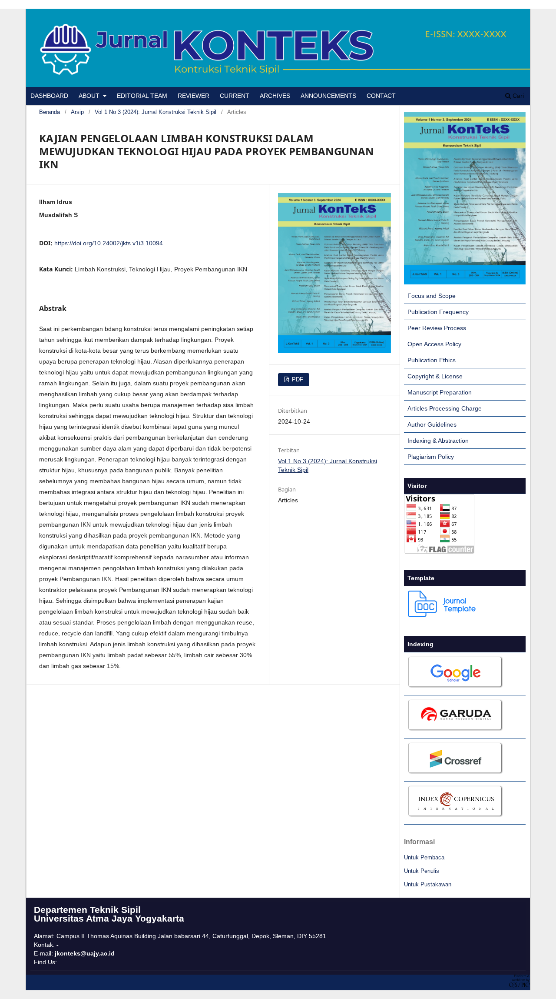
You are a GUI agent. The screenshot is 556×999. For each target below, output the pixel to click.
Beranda (49, 112)
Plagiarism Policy (430, 456)
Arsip (77, 112)
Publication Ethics (431, 360)
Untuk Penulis (421, 871)
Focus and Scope (431, 295)
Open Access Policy (434, 344)
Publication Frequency (438, 311)
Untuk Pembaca (424, 857)
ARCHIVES (275, 95)
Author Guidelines (432, 424)
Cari (517, 95)
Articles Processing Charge (444, 408)
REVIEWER (193, 95)
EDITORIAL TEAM (142, 95)
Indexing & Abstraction (438, 440)
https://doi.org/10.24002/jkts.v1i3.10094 (108, 243)
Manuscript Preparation (439, 392)
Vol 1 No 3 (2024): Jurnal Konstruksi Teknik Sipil (155, 112)
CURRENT (234, 95)
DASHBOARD (49, 95)
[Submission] (465, 282)
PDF (296, 379)
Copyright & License (435, 376)
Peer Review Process (436, 327)
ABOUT (90, 95)
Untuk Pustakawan (427, 884)
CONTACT (381, 95)
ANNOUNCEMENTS (328, 95)
